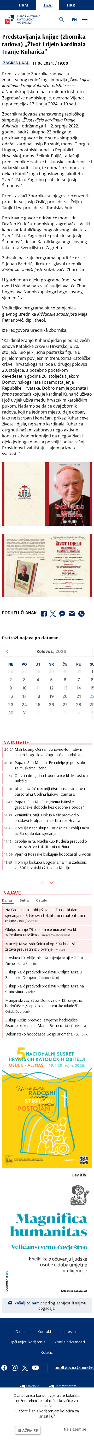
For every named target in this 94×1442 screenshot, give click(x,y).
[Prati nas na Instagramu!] (14, 1368)
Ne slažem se (75, 1429)
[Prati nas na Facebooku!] (4, 1368)
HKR (71, 5)
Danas (7, 900)
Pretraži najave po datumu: (30, 638)
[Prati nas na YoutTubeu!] (35, 1368)
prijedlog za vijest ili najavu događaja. (50, 1305)
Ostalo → (44, 900)
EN (74, 19)
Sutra (24, 900)
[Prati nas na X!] (25, 1368)
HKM (23, 5)
